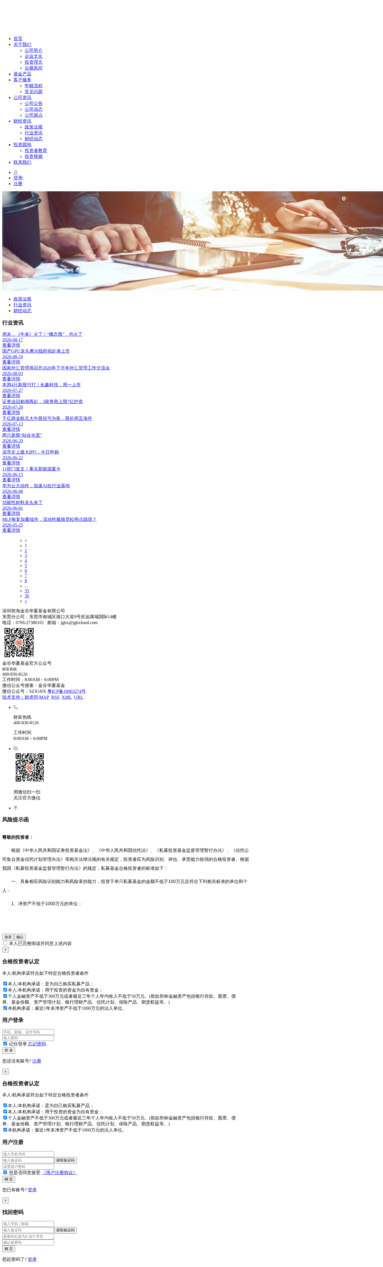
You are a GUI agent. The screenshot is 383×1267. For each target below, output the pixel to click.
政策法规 (34, 127)
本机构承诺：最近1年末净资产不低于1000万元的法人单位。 (67, 1008)
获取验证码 (65, 1160)
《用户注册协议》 (59, 1172)
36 (27, 596)
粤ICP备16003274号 (66, 691)
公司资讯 (22, 97)
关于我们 (22, 44)
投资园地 (22, 144)
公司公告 (34, 103)
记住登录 (27, 1043)
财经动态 (34, 138)
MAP (44, 697)
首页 (17, 38)
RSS (55, 697)
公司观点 (34, 115)
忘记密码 (37, 1043)
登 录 (8, 1050)
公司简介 (34, 50)
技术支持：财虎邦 (20, 697)
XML (67, 697)
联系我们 (22, 162)
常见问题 (34, 91)
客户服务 (22, 79)
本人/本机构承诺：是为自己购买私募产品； (51, 983)
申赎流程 (34, 85)
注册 (17, 183)
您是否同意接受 (42, 1172)
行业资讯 (34, 132)
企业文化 (34, 56)
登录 (18, 177)
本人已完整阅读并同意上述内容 (40, 943)
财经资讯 (22, 121)
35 (27, 590)
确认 (20, 937)
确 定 (8, 1179)
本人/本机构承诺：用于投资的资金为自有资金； (55, 990)
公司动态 (34, 109)
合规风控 (34, 68)
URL (78, 697)
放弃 (8, 937)
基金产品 (22, 74)
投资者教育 (36, 150)
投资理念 (34, 62)
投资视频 (34, 156)
